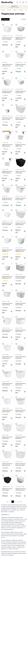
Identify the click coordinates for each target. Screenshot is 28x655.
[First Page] (7, 501)
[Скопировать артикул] (12, 36)
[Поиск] (17, 2)
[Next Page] (18, 501)
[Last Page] (21, 501)
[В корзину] (11, 45)
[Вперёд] (25, 6)
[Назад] (2, 6)
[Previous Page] (10, 501)
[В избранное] (3, 25)
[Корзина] (23, 2)
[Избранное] (20, 2)
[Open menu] (26, 2)
